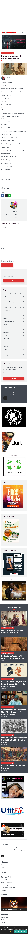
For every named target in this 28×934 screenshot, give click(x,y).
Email (3, 248)
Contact (3, 870)
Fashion (5, 313)
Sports (5, 343)
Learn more (13, 931)
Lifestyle (6, 324)
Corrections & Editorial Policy (8, 887)
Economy (6, 304)
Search (14, 280)
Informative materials (9, 321)
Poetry (5, 335)
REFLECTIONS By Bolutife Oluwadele (13, 767)
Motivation (6, 327)
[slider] (12, 909)
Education (6, 307)
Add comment (4, 60)
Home (2, 867)
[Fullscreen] (25, 909)
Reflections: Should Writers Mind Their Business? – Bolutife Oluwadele (13, 712)
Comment (3, 227)
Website (3, 254)
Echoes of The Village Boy (7, 53)
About (2, 864)
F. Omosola (14, 211)
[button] (14, 904)
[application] (14, 904)
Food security (7, 315)
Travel (5, 349)
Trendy (5, 352)
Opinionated (6, 332)
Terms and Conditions (6, 882)
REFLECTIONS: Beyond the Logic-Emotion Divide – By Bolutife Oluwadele (13, 684)
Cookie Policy (4, 885)
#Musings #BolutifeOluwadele (10, 189)
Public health (7, 338)
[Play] (3, 909)
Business (6, 296)
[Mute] (22, 909)
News (5, 329)
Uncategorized (7, 355)
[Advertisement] (14, 15)
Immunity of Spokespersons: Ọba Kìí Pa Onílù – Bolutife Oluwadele (14, 740)
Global (5, 318)
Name (3, 242)
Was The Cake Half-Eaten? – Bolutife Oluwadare (13, 631)
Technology (6, 346)
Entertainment (7, 310)
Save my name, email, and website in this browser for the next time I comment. (15, 261)
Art (4, 293)
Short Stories (7, 341)
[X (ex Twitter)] (5, 398)
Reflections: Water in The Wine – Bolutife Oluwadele (13, 657)
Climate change (7, 299)
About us (3, 890)
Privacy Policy (4, 879)
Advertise (3, 872)
